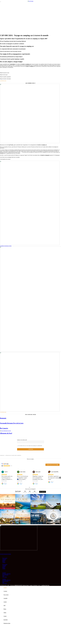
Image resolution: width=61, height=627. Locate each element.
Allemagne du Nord (6, 433)
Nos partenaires (5, 574)
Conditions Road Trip (45, 585)
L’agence (4, 572)
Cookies (31, 585)
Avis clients (4, 576)
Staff (3, 575)
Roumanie (3, 418)
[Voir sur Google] (2, 472)
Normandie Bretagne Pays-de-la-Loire (11, 423)
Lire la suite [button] (4, 480)
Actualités (4, 559)
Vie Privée (35, 585)
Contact (3, 562)
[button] (1, 478)
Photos (3, 561)
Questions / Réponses (6, 573)
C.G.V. (39, 585)
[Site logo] (30, 1)
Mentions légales (25, 585)
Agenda (3, 560)
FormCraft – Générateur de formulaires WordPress (10, 455)
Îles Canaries (4, 428)
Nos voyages (4, 558)
